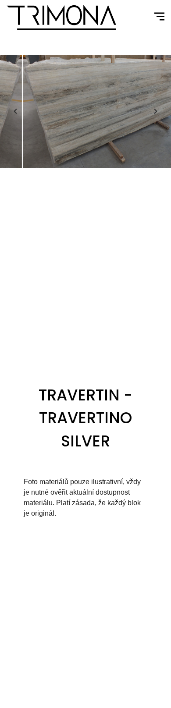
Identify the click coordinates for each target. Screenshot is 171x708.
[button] (15, 111)
